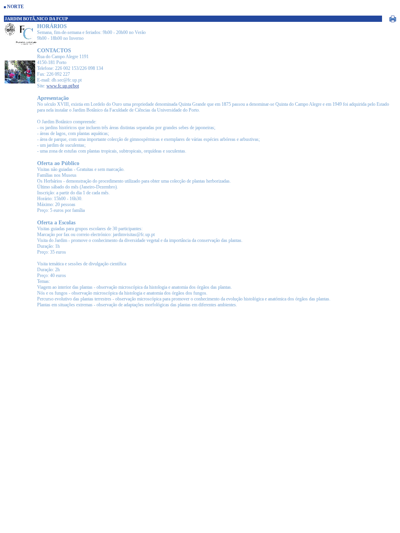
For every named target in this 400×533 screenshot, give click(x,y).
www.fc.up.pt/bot (62, 86)
